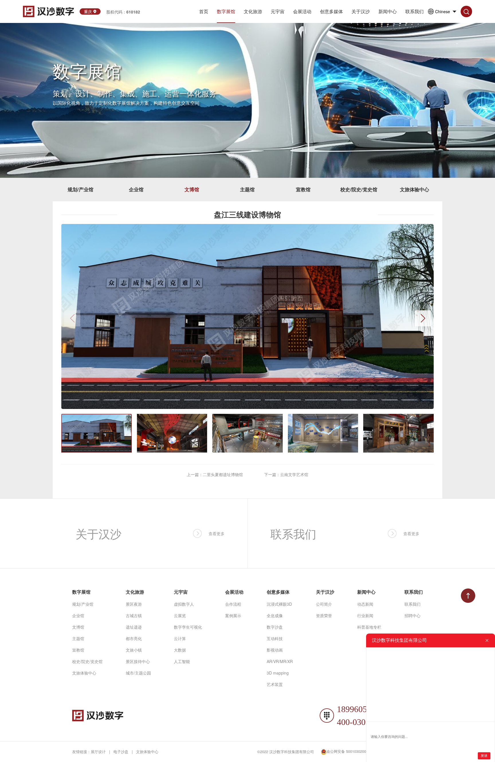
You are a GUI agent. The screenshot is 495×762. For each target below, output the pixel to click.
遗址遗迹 (134, 627)
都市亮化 (134, 638)
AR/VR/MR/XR (280, 661)
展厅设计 (98, 751)
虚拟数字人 (184, 604)
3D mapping (278, 673)
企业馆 (136, 189)
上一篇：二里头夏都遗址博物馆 (215, 474)
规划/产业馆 (80, 189)
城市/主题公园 (138, 673)
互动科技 (275, 638)
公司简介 (324, 604)
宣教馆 (303, 189)
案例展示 (233, 615)
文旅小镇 (134, 650)
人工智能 (182, 661)
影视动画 (275, 650)
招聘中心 (412, 615)
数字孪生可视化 (188, 627)
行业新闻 (365, 615)
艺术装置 (275, 684)
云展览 (180, 615)
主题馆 (247, 189)
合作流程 (233, 604)
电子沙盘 (120, 751)
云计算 (180, 638)
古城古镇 (134, 615)
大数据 (180, 650)
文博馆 (191, 189)
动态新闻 (365, 604)
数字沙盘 (275, 627)
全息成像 (275, 615)
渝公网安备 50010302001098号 (352, 751)
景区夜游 (134, 604)
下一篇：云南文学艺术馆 (286, 474)
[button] (423, 318)
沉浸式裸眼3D (279, 604)
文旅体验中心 (414, 189)
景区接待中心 (138, 661)
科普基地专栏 (369, 627)
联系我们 (412, 604)
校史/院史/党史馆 (358, 189)
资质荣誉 (324, 615)
